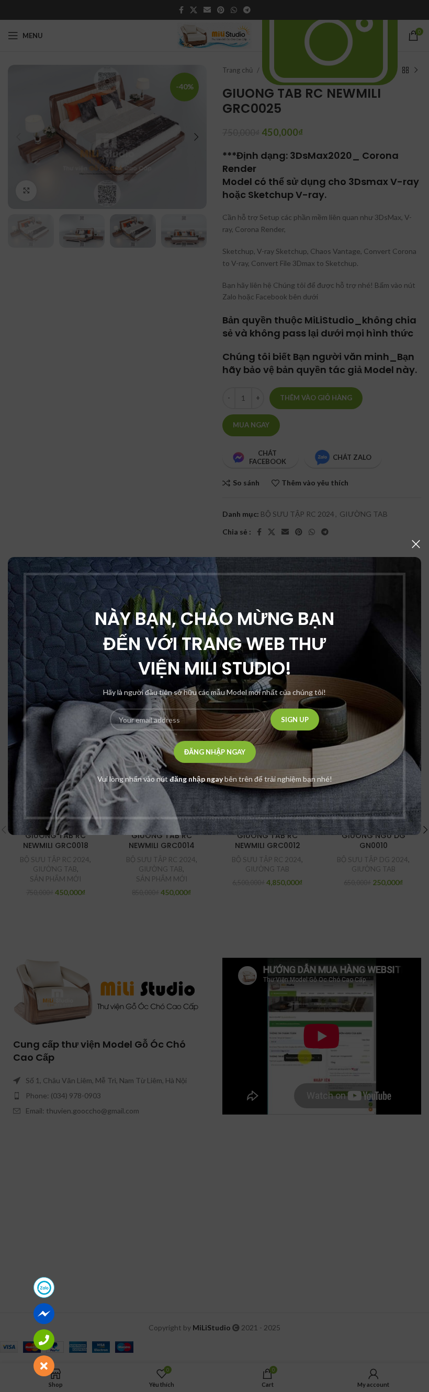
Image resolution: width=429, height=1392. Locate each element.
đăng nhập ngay (196, 778)
